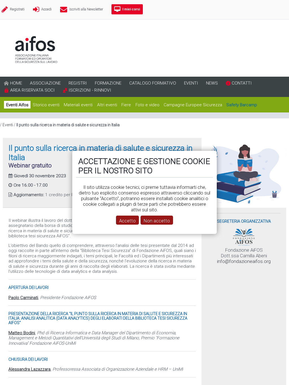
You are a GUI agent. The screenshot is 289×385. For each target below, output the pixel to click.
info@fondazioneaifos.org (244, 261)
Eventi (8, 125)
